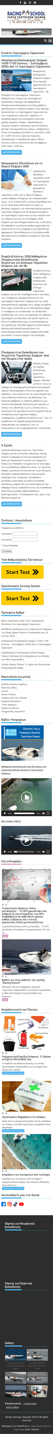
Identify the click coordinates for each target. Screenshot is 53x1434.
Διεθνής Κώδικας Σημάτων (14, 684)
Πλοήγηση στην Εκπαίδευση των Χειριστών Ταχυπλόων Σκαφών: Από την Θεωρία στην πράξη (25, 355)
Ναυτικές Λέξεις (9, 687)
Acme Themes (32, 1429)
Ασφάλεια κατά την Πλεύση (13, 1073)
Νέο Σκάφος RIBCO (11, 821)
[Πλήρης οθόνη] (48, 813)
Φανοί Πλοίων (8, 694)
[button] (26, 797)
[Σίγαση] (43, 813)
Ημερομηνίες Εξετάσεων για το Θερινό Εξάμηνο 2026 (22, 165)
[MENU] (50, 41)
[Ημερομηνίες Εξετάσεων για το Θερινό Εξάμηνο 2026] (16, 171)
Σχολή (5, 936)
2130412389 (29, 1403)
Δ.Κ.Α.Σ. (4, 691)
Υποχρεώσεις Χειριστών (13, 711)
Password (6, 539)
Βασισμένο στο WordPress (15, 1426)
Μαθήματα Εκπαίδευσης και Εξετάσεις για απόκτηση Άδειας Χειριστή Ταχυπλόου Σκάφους (23, 770)
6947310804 (12, 1407)
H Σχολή (6, 445)
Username (6, 533)
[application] (26, 797)
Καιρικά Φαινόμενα (10, 701)
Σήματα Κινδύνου (10, 708)
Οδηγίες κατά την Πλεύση (14, 697)
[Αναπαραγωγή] (5, 813)
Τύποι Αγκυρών (9, 704)
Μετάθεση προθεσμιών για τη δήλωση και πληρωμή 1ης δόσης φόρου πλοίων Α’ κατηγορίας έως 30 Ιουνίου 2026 (26, 632)
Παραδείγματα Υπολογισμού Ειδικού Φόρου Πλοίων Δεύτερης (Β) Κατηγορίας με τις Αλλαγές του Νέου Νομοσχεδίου (25, 656)
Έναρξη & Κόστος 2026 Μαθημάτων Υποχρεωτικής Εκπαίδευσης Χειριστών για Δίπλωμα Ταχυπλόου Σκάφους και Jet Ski (24, 261)
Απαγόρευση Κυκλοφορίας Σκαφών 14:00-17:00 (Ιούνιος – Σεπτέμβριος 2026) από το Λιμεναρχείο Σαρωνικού (25, 63)
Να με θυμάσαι (10, 545)
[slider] (24, 813)
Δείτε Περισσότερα (11, 152)
